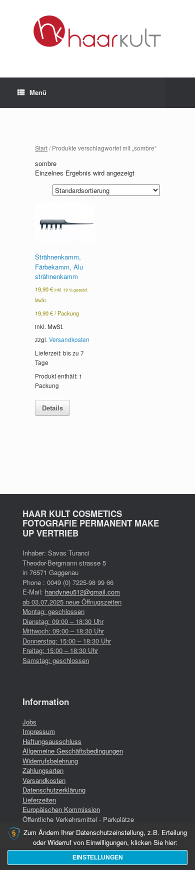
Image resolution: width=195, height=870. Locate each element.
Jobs (29, 721)
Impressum (38, 731)
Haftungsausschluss (52, 741)
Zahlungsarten (43, 770)
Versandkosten (69, 340)
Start (41, 148)
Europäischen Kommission (61, 809)
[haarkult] (98, 31)
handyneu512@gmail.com (82, 591)
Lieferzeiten (39, 799)
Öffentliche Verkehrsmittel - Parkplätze (78, 819)
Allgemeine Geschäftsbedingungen (72, 751)
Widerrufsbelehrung (50, 761)
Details (52, 407)
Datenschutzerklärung (54, 789)
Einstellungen (97, 857)
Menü (38, 92)
